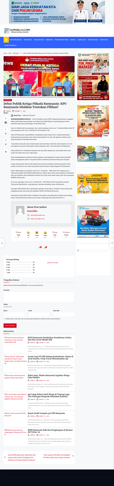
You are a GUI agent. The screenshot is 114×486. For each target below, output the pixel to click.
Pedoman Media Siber (61, 39)
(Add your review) (52, 262)
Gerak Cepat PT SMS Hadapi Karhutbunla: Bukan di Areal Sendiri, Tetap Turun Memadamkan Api (50, 357)
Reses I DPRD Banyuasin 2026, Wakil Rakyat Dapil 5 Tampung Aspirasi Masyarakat (54, 429)
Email (30, 310)
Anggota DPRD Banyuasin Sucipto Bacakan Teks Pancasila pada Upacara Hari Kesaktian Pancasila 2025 (59, 456)
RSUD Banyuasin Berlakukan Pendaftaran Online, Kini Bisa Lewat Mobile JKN (50, 338)
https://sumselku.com (37, 219)
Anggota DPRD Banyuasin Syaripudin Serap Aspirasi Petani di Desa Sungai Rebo (53, 442)
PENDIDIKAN (49, 39)
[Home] (6, 40)
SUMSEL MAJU (82, 39)
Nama (6, 310)
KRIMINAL (73, 39)
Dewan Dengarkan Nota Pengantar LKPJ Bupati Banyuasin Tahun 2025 (51, 389)
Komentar (7, 290)
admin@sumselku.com (38, 215)
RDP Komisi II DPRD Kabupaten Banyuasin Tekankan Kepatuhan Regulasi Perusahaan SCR (56, 402)
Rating (6, 304)
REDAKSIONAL (28, 39)
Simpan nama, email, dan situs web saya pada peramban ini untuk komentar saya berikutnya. (33, 319)
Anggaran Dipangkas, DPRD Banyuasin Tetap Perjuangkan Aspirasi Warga (52, 416)
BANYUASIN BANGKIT (16, 39)
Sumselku (8, 111)
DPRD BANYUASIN (93, 39)
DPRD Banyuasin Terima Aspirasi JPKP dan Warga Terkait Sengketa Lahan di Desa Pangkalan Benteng (59, 483)
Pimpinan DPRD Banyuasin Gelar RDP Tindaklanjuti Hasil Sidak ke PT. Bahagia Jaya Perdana (57, 469)
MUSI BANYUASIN (39, 39)
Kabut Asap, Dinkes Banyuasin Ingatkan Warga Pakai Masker (48, 376)
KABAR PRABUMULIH (10, 45)
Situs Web (56, 310)
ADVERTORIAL (104, 39)
